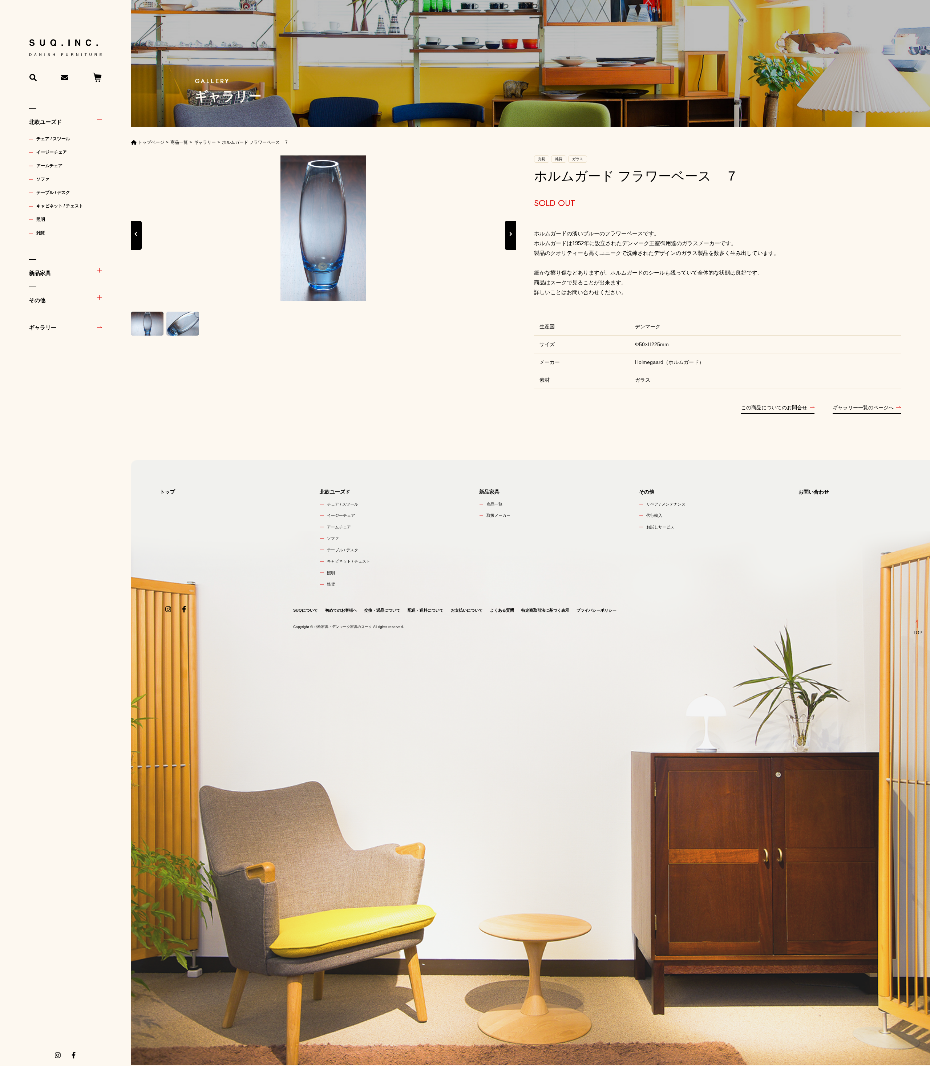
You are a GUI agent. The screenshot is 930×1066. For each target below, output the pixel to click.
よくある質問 (502, 610)
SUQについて (305, 610)
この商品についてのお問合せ (774, 407)
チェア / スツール (53, 138)
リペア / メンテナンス (666, 504)
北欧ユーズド (45, 122)
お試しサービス (660, 527)
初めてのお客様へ (341, 610)
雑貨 (40, 232)
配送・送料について (426, 610)
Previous (136, 242)
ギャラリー (42, 327)
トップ (167, 492)
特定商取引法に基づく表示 (545, 610)
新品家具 (40, 273)
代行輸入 (654, 515)
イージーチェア (51, 152)
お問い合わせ (813, 492)
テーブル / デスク (53, 192)
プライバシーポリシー (596, 610)
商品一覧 (494, 504)
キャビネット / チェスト (59, 205)
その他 (37, 300)
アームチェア (49, 165)
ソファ (42, 179)
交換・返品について (382, 610)
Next (510, 242)
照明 (40, 219)
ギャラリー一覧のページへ (863, 407)
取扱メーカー (498, 515)
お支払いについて (467, 610)
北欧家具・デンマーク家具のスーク (343, 627)
